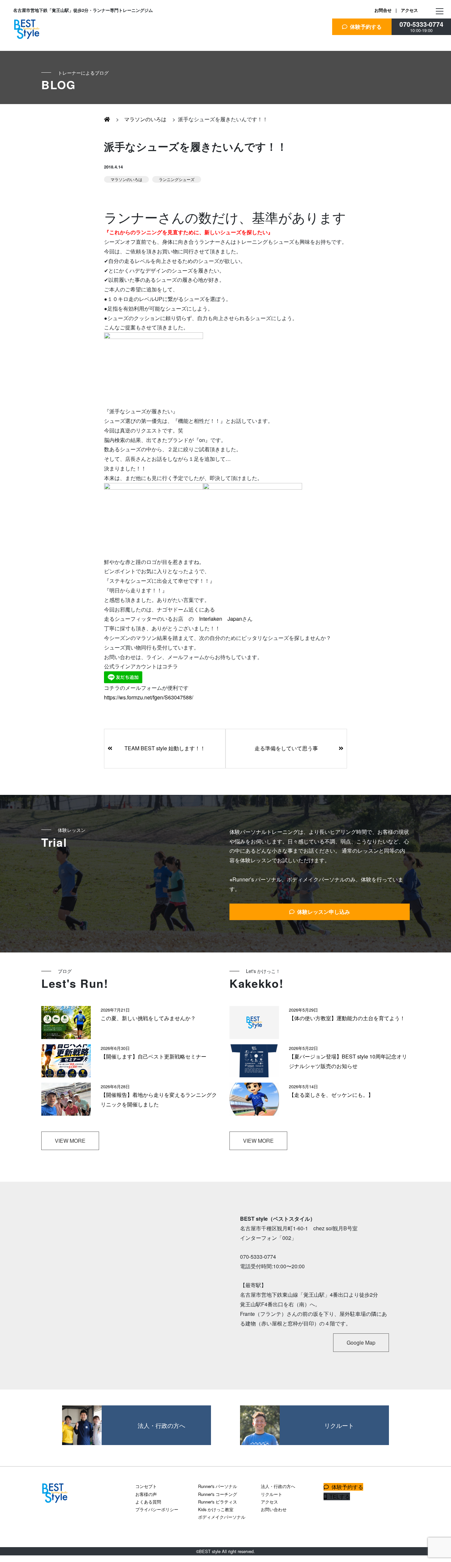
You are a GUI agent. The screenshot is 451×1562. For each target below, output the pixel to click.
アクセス (409, 10)
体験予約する (364, 26)
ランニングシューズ (176, 179)
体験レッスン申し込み (322, 911)
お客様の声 (146, 1494)
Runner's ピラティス (217, 1502)
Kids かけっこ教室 (215, 1509)
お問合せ (383, 10)
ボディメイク (37, 138)
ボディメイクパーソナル (221, 1517)
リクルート (271, 1494)
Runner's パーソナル (217, 1486)
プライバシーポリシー (156, 1509)
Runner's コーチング (217, 1494)
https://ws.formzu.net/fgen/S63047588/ (148, 697)
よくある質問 (148, 1502)
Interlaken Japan (220, 618)
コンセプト (146, 1486)
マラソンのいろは (143, 119)
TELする (338, 1496)
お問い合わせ (274, 1509)
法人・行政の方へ (278, 1486)
